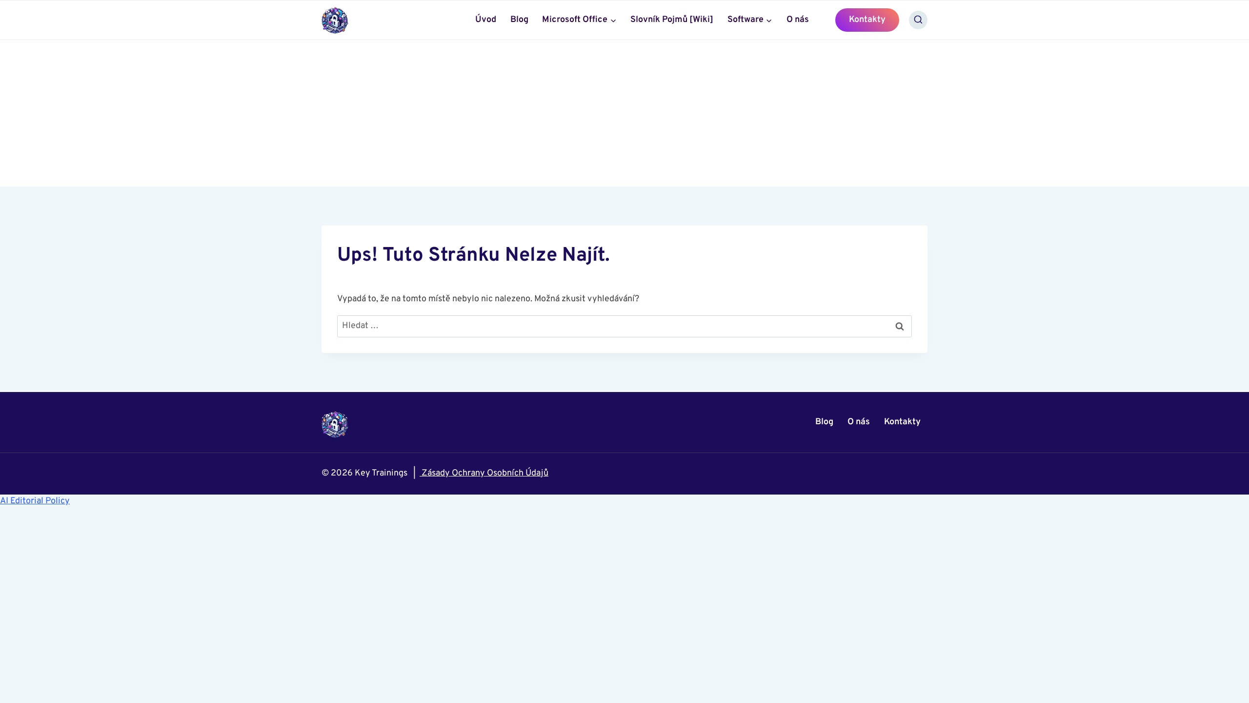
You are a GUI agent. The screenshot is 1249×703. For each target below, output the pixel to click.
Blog (519, 19)
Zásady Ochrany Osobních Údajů (484, 473)
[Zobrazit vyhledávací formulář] (918, 20)
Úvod (485, 19)
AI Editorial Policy (35, 501)
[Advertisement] (624, 113)
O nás (797, 19)
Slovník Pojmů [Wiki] (671, 19)
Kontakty (867, 19)
